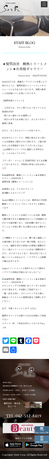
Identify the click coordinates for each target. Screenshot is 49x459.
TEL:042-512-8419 (23, 416)
